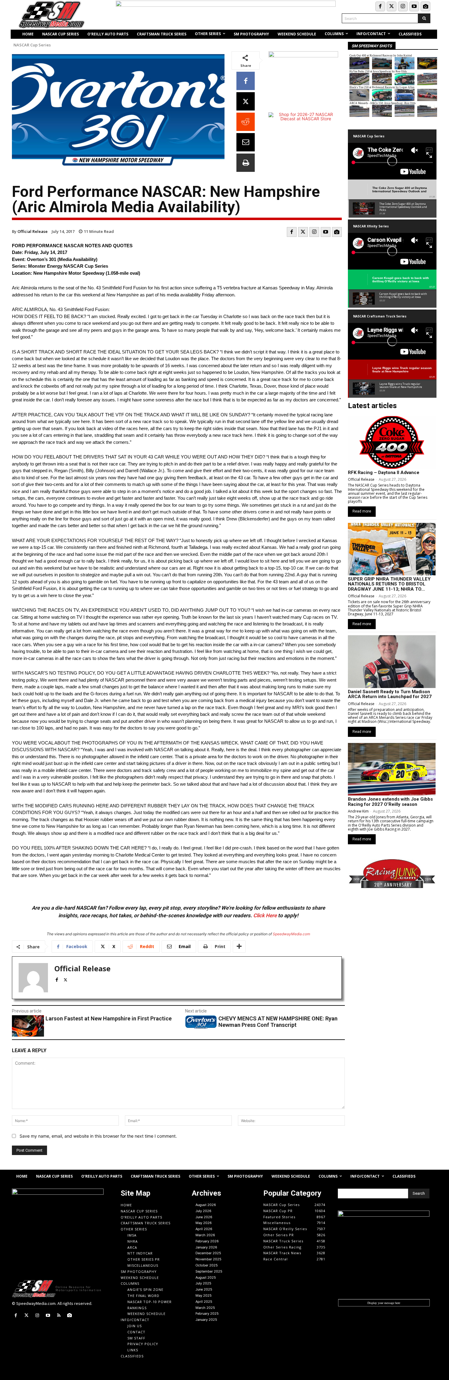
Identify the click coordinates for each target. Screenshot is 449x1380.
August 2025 (205, 1277)
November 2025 (208, 1259)
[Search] (424, 18)
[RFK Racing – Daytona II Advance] (392, 442)
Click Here (265, 915)
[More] (239, 946)
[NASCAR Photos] (425, 6)
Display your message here (383, 1303)
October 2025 (206, 1265)
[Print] (245, 163)
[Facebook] (380, 6)
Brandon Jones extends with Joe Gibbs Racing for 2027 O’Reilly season (390, 801)
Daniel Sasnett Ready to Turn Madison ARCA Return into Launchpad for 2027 (390, 694)
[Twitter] (391, 6)
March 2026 (205, 1235)
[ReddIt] (245, 122)
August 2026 (205, 1205)
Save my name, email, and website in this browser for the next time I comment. (98, 1136)
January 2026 (206, 1247)
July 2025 (203, 1283)
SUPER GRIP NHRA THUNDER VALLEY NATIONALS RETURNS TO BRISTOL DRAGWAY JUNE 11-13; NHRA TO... (389, 584)
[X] (245, 101)
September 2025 (208, 1271)
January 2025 (206, 1319)
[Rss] (59, 1315)
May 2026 (203, 1223)
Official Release (32, 231)
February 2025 (207, 1313)
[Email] (245, 142)
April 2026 (203, 1229)
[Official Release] (33, 977)
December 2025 (208, 1253)
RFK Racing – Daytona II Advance (383, 472)
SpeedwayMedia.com (291, 934)
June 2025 (203, 1289)
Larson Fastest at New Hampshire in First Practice (109, 1018)
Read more (361, 511)
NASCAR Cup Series (32, 45)
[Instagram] (403, 6)
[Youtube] (414, 6)
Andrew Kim (358, 811)
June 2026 (203, 1217)
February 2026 (207, 1241)
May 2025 (203, 1295)
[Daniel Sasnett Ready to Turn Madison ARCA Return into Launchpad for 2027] (392, 661)
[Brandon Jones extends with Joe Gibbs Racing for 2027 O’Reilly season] (392, 769)
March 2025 (205, 1308)
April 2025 (203, 1301)
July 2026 (203, 1211)
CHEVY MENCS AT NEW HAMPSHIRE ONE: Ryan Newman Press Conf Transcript (278, 1021)
